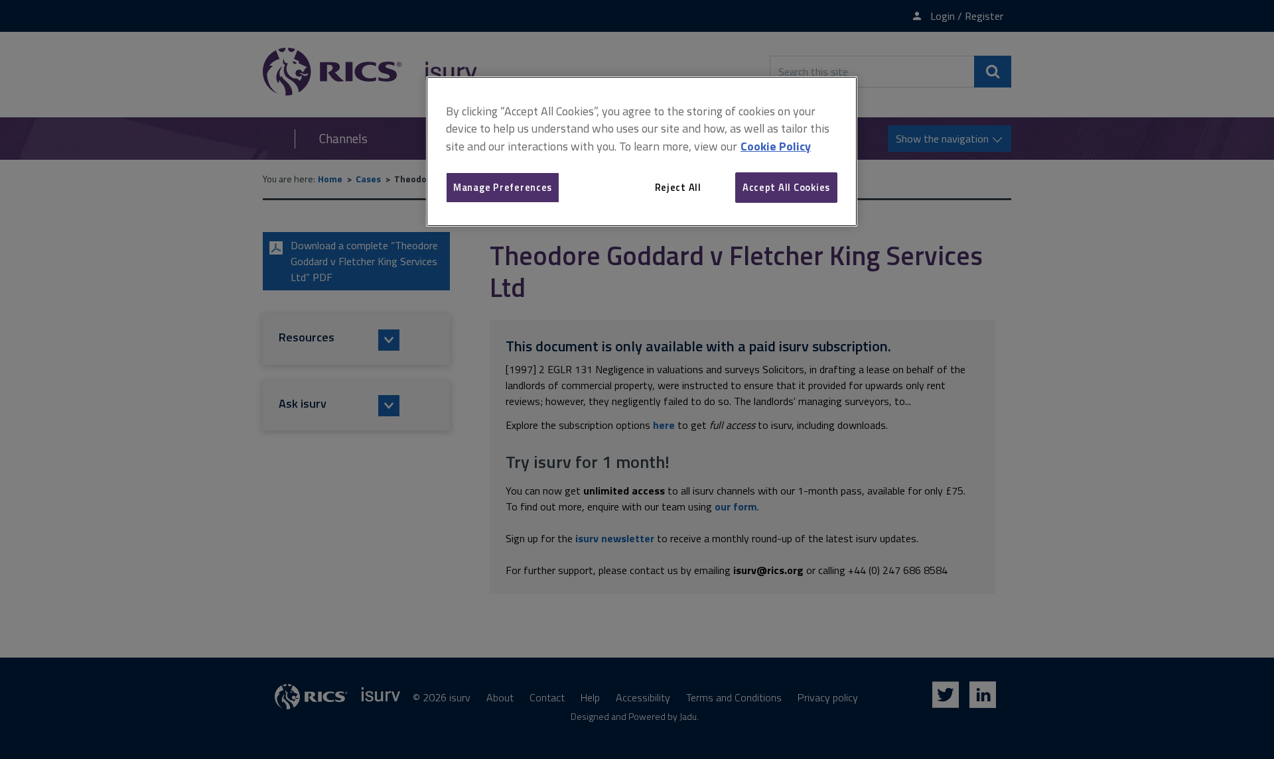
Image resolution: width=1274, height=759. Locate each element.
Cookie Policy (776, 146)
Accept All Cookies (786, 187)
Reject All (678, 187)
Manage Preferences (502, 187)
